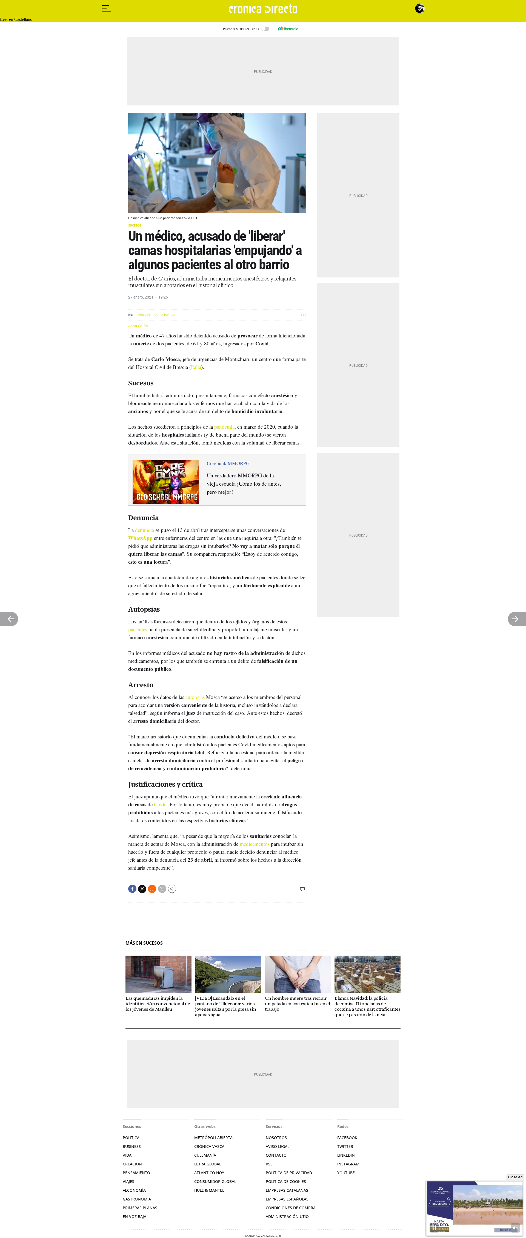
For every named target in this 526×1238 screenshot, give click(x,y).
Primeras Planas (140, 1207)
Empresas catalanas (287, 1190)
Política (131, 1137)
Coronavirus (165, 315)
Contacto (276, 1155)
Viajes (128, 1181)
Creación (132, 1164)
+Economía (134, 1190)
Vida (127, 1155)
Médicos (144, 315)
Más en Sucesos (144, 943)
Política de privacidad (289, 1172)
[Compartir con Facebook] (132, 889)
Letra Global (207, 1164)
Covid (160, 804)
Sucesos (134, 225)
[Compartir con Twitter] (142, 889)
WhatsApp (140, 537)
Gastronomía (137, 1199)
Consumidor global (215, 1181)
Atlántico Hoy (209, 1172)
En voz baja (134, 1216)
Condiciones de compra (291, 1207)
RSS (269, 1164)
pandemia (224, 426)
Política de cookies (286, 1181)
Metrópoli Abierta (213, 1137)
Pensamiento (136, 1172)
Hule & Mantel (209, 1190)
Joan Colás (138, 326)
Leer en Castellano (16, 19)
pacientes (137, 629)
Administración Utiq (287, 1216)
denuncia (144, 529)
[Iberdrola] (288, 29)
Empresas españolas (287, 1199)
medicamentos (255, 843)
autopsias (195, 696)
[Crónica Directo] (263, 8)
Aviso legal (277, 1146)
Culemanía (205, 1155)
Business (132, 1146)
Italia (196, 366)
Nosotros (276, 1137)
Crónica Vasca (209, 1146)
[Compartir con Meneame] (152, 889)
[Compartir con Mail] (162, 889)
